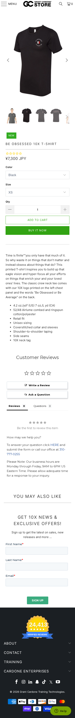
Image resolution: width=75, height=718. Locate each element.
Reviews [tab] (14, 405)
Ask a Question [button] (39, 394)
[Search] (60, 4)
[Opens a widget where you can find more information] (60, 711)
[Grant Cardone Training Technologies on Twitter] (51, 682)
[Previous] (8, 60)
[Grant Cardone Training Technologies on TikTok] (44, 682)
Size (8, 184)
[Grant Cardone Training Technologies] (37, 4)
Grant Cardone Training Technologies (42, 691)
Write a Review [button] (39, 385)
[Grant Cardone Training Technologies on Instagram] (24, 682)
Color (9, 167)
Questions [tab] (39, 405)
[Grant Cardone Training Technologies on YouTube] (58, 682)
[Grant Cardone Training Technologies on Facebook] (17, 682)
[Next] (66, 60)
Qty (8, 201)
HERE (54, 445)
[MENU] (2, 4)
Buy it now (37, 230)
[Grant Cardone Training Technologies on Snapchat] (37, 682)
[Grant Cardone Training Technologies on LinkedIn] (30, 682)
